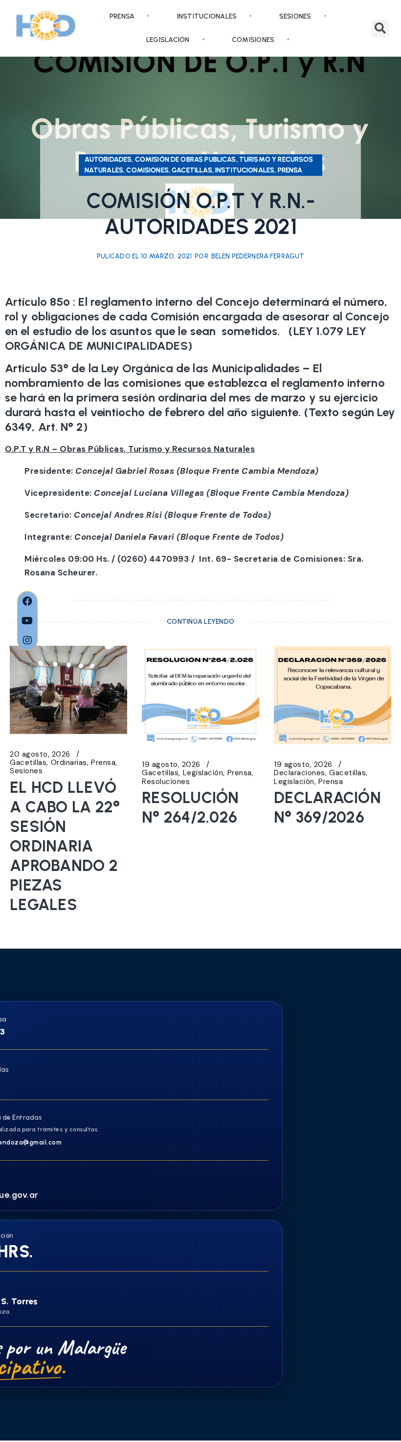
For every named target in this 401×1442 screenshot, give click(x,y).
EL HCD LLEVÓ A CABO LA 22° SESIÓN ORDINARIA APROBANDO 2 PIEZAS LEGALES (65, 846)
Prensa (122, 16)
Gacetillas (28, 763)
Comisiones (253, 40)
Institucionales (207, 16)
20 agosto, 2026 (40, 754)
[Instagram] (27, 640)
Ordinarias (69, 763)
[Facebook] (27, 601)
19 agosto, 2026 (171, 765)
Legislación (168, 40)
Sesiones (295, 16)
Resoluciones (166, 782)
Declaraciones (299, 773)
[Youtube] (27, 621)
